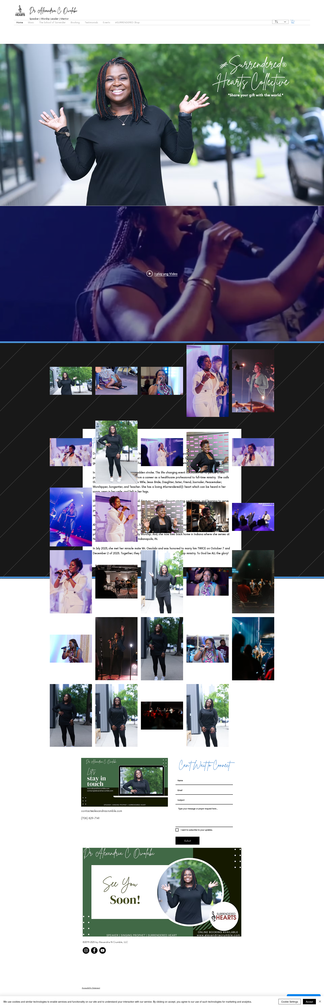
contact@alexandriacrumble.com (101, 811)
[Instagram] (86, 950)
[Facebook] (94, 950)
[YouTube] (102, 950)
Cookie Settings (289, 1001)
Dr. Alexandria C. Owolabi (53, 10)
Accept (309, 1001)
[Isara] (320, 1001)
